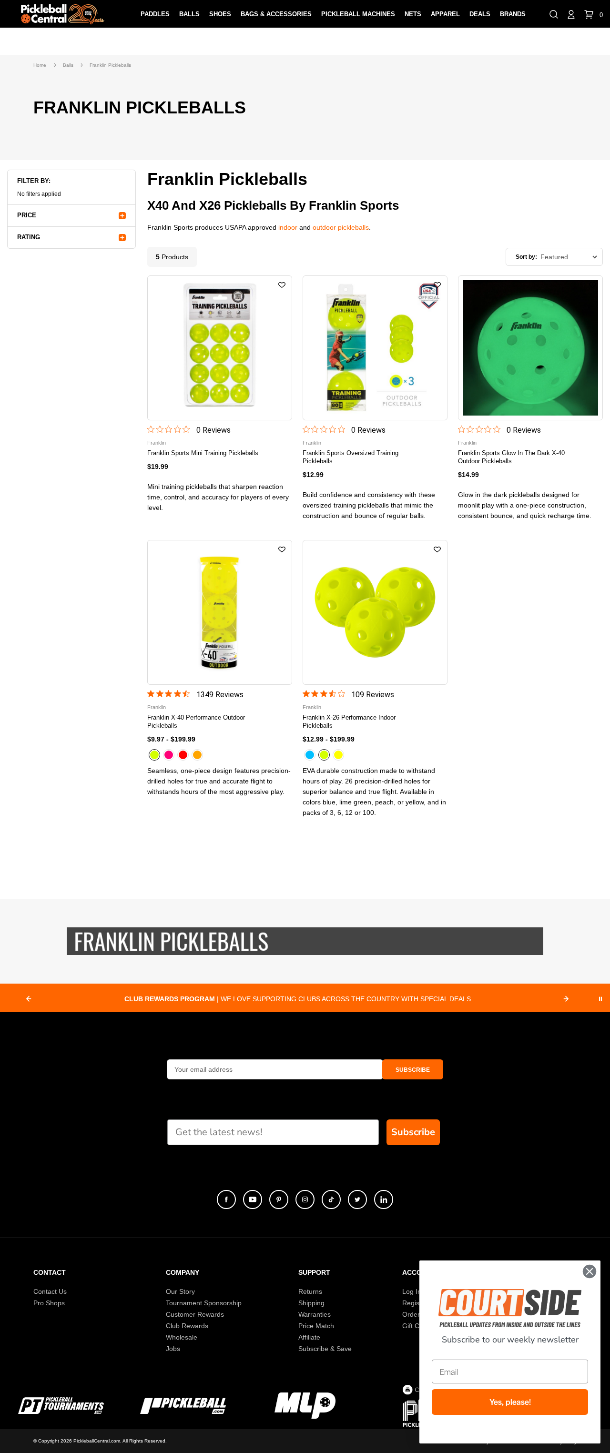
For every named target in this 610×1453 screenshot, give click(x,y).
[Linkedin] (383, 1199)
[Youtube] (252, 1199)
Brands (513, 14)
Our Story (180, 1291)
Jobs (173, 1348)
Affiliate (309, 1337)
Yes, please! (510, 1402)
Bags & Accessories (276, 14)
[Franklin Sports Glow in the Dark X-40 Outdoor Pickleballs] (530, 348)
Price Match (316, 1326)
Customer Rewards (195, 1314)
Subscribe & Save (325, 1348)
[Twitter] (357, 1199)
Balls (189, 14)
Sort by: (526, 257)
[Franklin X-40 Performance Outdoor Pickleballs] (219, 612)
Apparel (445, 14)
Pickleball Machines (358, 14)
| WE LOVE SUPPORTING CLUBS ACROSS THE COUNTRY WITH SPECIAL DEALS (297, 999)
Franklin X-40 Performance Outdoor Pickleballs (196, 721)
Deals (479, 14)
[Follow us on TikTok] (331, 1199)
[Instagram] (305, 1199)
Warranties (314, 1314)
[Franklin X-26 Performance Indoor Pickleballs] (375, 612)
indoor (287, 227)
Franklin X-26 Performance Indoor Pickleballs (349, 721)
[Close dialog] (589, 1271)
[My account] (571, 14)
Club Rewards (187, 1326)
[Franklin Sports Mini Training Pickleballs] (219, 348)
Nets (413, 14)
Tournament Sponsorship (204, 1303)
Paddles (155, 14)
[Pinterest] (278, 1199)
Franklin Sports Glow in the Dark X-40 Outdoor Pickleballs (511, 457)
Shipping (311, 1303)
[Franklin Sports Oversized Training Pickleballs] (375, 348)
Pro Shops (49, 1303)
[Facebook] (226, 1199)
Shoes (220, 14)
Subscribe (413, 1132)
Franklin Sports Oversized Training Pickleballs (350, 457)
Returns (310, 1291)
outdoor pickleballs (341, 227)
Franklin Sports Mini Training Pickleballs (202, 453)
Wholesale (181, 1337)
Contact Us (50, 1291)
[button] (553, 14)
